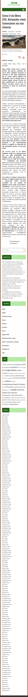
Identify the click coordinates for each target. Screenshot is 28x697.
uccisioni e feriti (15, 402)
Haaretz (16, 384)
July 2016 (4, 656)
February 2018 (6, 618)
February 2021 (6, 547)
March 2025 (5, 449)
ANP (23, 364)
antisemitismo (6, 367)
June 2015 (5, 680)
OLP (15, 397)
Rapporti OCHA (5, 334)
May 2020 (5, 565)
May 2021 (5, 541)
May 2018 (5, 612)
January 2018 (6, 620)
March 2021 (5, 545)
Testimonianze (5, 345)
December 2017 (6, 622)
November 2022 (6, 505)
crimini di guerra (9, 376)
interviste (4, 327)
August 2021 (5, 535)
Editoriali (4, 324)
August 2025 (5, 439)
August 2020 (5, 559)
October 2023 (6, 483)
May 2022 (5, 517)
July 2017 (4, 632)
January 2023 (6, 501)
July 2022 (4, 513)
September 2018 (6, 604)
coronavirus (11, 373)
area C (19, 367)
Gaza (7, 380)
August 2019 (5, 582)
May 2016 (5, 660)
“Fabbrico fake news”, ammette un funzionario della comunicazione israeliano (11, 288)
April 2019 (5, 591)
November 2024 (6, 457)
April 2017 (5, 638)
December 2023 (6, 479)
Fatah (3, 381)
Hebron (3, 387)
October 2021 (6, 531)
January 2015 (6, 690)
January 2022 (6, 525)
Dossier (4, 320)
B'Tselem (23, 367)
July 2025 (4, 441)
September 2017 (6, 628)
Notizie (3, 331)
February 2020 (6, 571)
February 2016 (6, 666)
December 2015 (6, 670)
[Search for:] (14, 250)
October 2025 (6, 435)
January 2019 (6, 596)
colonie (4, 373)
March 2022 (5, 521)
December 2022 (6, 503)
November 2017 (6, 624)
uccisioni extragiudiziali (10, 404)
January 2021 (6, 549)
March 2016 (5, 664)
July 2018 (4, 608)
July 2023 (4, 489)
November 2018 (6, 600)
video (3, 353)
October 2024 (6, 459)
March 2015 (5, 686)
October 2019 (6, 579)
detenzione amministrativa (7, 378)
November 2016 (6, 648)
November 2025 (6, 433)
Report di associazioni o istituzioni (10, 342)
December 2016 (6, 646)
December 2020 (6, 551)
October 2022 (6, 507)
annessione (11, 31)
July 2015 (4, 678)
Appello (4, 313)
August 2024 (5, 463)
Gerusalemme (7, 384)
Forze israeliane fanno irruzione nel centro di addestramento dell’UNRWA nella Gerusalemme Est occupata (12, 264)
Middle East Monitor (9, 393)
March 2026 (5, 425)
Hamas (22, 384)
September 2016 (6, 652)
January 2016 (6, 668)
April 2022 (5, 519)
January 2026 (6, 429)
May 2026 (5, 421)
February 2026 (6, 427)
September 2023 (6, 485)
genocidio (13, 381)
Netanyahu (13, 34)
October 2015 (6, 674)
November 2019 (6, 576)
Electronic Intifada (19, 378)
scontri (13, 400)
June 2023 (5, 491)
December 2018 (6, 598)
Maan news (9, 390)
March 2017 (5, 640)
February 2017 (6, 642)
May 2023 (5, 493)
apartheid (18, 31)
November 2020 (6, 553)
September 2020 (6, 557)
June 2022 (5, 515)
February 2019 (6, 595)
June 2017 (5, 634)
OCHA (12, 398)
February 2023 (6, 499)
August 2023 (5, 487)
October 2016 (6, 650)
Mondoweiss (6, 395)
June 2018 (5, 610)
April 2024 (5, 471)
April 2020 (5, 566)
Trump (19, 34)
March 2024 (5, 473)
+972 (3, 365)
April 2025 (5, 447)
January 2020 (6, 572)
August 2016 (5, 654)
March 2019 (5, 592)
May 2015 (5, 682)
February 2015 (6, 688)
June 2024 (5, 467)
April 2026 (5, 423)
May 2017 (5, 636)
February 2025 (6, 451)
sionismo (18, 400)
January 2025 (6, 453)
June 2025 (5, 443)
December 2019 (6, 575)
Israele (10, 387)
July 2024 (4, 465)
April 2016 (5, 662)
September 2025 (6, 437)
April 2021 (5, 543)
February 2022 (6, 523)
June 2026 (5, 419)
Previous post (15, 241)
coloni (19, 370)
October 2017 (6, 626)
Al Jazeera (18, 364)
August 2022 (5, 511)
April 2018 (5, 614)
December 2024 (6, 455)
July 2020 (4, 561)
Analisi (3, 309)
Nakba (13, 395)
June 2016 (5, 658)
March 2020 (5, 569)
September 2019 (6, 581)
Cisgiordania (5, 34)
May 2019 (5, 588)
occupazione (6, 398)
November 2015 (6, 672)
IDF (6, 387)
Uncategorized (5, 349)
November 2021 (6, 529)
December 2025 (6, 431)
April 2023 (5, 495)
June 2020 (5, 563)
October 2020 (6, 555)
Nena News (16, 64)
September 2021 (6, 533)
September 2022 (6, 509)
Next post (13, 243)
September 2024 (6, 461)
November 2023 (6, 481)
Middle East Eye (17, 390)
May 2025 (5, 445)
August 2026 (5, 415)
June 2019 (5, 586)
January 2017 (6, 644)
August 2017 (5, 630)
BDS (3, 370)
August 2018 (5, 606)
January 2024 (6, 477)
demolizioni (19, 376)
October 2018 (6, 602)
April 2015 (5, 684)
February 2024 (6, 475)
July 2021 (4, 537)
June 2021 (5, 539)
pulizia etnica (6, 400)
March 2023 (5, 497)
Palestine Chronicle (21, 397)
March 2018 (5, 616)
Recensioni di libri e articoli (8, 338)
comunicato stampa (7, 316)
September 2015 (6, 676)
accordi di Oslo (10, 365)
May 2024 (5, 469)
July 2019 (4, 585)
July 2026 (4, 417)
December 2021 (6, 527)
